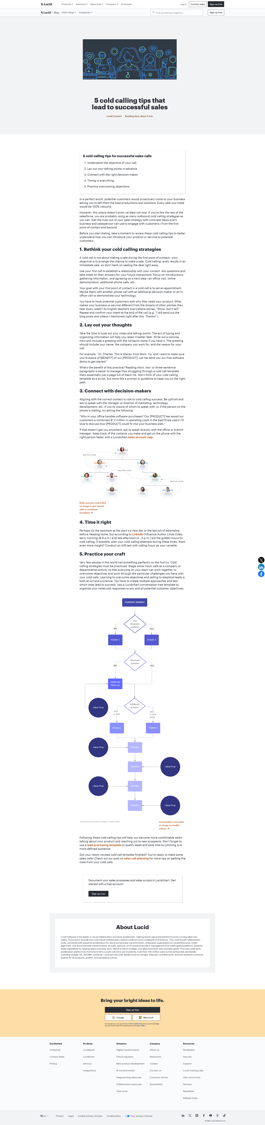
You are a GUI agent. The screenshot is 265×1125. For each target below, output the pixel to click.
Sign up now (98, 893)
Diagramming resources (128, 1077)
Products (66, 4)
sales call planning (136, 858)
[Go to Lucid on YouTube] (210, 1115)
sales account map (140, 437)
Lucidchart (88, 1056)
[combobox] (178, 12)
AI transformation (125, 1070)
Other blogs (68, 12)
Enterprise (126, 4)
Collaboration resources (129, 1084)
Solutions (81, 4)
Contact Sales (57, 1056)
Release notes (190, 1098)
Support (187, 1063)
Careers (154, 1063)
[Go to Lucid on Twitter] (190, 1115)
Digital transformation (127, 1049)
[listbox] (176, 12)
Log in (183, 4)
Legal (71, 1116)
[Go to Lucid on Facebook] (203, 1115)
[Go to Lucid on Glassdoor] (217, 1115)
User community (191, 1077)
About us (154, 1049)
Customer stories (159, 1077)
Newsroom (155, 1056)
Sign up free (216, 4)
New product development (130, 1063)
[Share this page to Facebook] (261, 574)
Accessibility (156, 1084)
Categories (84, 12)
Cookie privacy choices (90, 1116)
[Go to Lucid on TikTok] (224, 1115)
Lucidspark (89, 1049)
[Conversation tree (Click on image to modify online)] (132, 707)
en (45, 1116)
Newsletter (188, 1091)
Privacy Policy (140, 1026)
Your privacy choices (141, 1116)
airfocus (87, 1063)
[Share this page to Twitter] (261, 560)
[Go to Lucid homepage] (51, 4)
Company (111, 4)
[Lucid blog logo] (51, 12)
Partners (187, 1084)
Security (187, 1056)
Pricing (53, 1063)
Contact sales (198, 4)
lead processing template (104, 845)
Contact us (155, 1070)
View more (122, 1091)
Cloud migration (124, 1056)
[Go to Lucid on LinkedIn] (183, 1115)
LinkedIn (138, 534)
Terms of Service (135, 1024)
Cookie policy (114, 1116)
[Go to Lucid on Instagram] (196, 1115)
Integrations (89, 1070)
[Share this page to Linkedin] (261, 567)
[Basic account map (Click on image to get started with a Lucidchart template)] (133, 472)
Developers (189, 1049)
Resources (95, 4)
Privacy (59, 1116)
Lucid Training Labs (193, 1070)
